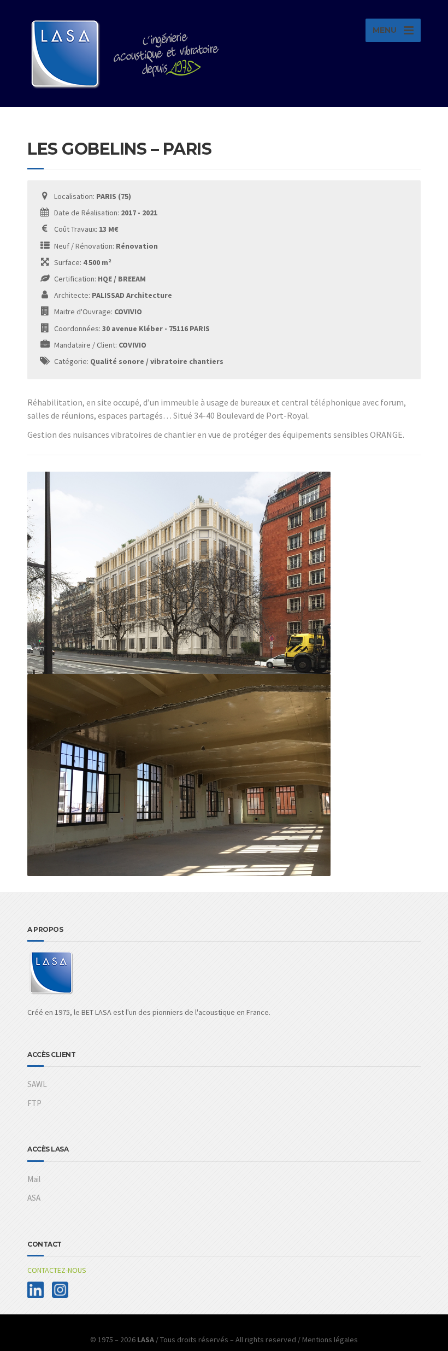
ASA (33, 1198)
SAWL (37, 1084)
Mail (33, 1179)
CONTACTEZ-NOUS (56, 1270)
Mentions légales (330, 1339)
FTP (34, 1103)
